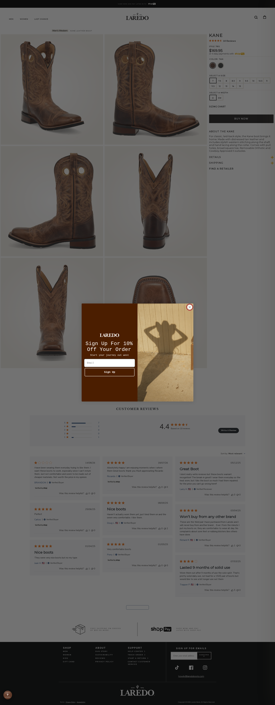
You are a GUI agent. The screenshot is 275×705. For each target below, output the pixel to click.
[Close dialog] (189, 307)
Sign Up (109, 372)
